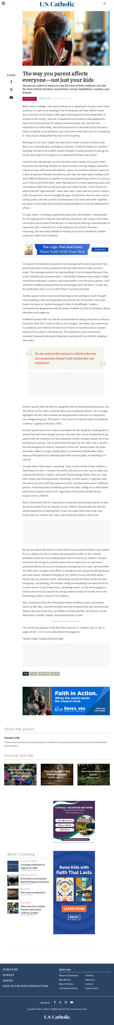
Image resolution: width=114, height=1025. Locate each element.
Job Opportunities (68, 988)
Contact (89, 984)
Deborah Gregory (56, 778)
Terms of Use (70, 1009)
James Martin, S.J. (19, 779)
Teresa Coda (45, 98)
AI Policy (89, 975)
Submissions (91, 988)
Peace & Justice (29, 875)
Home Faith (43, 673)
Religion (25, 889)
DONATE (8, 975)
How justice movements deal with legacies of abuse (35, 880)
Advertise (90, 980)
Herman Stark (92, 778)
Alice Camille (27, 895)
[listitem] (57, 744)
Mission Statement (68, 975)
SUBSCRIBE (10, 969)
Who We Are (65, 980)
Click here (42, 632)
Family (33, 673)
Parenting (55, 673)
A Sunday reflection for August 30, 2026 (33, 866)
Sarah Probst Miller (30, 870)
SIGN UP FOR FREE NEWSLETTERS (25, 986)
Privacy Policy (81, 1009)
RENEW (8, 980)
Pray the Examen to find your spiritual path (57, 773)
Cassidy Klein (27, 884)
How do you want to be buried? (94, 773)
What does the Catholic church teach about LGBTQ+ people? (20, 772)
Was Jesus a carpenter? (33, 892)
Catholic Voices (29, 861)
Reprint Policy (66, 984)
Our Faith (29, 98)
